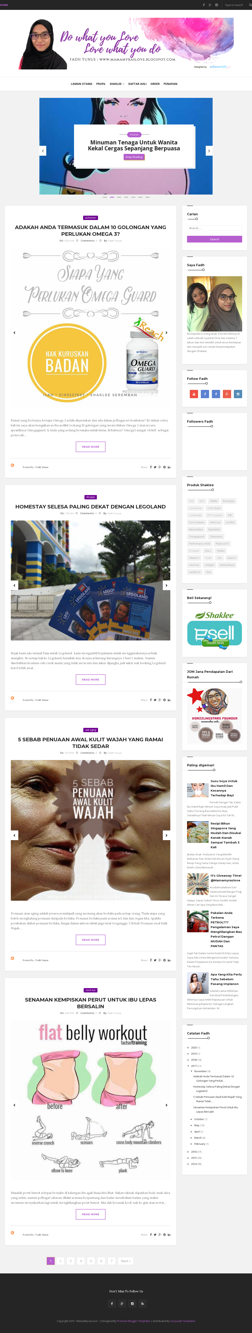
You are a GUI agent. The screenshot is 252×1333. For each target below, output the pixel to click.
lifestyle (90, 497)
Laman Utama (81, 84)
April (197, 1131)
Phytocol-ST (222, 543)
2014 (194, 1164)
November (201, 1071)
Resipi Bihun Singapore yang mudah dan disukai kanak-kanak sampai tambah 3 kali (226, 835)
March (198, 1137)
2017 (194, 1066)
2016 (194, 1151)
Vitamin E (194, 558)
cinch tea (90, 990)
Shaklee (116, 84)
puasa (134, 134)
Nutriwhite (214, 529)
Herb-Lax (215, 522)
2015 (194, 1158)
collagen (209, 565)
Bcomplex (228, 501)
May (197, 1125)
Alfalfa (213, 501)
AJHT (202, 501)
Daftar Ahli (137, 84)
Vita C (208, 550)
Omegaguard (196, 536)
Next (166, 332)
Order (155, 84)
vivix (208, 572)
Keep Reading (134, 157)
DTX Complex (214, 515)
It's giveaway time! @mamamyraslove (226, 878)
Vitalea (220, 550)
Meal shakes (196, 529)
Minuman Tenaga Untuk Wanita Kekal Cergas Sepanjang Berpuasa (134, 145)
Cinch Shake (214, 508)
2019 (194, 1053)
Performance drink (199, 543)
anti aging (90, 730)
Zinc (219, 558)
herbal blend (227, 565)
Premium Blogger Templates (133, 1321)
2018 (194, 1060)
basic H (232, 558)
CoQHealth (195, 515)
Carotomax (195, 508)
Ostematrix (216, 536)
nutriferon (194, 572)
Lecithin (230, 522)
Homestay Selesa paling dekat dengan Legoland (90, 507)
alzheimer (90, 217)
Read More (90, 446)
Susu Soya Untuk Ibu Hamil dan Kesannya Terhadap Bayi (224, 788)
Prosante (194, 550)
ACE (191, 501)
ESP (230, 515)
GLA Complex (196, 522)
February (200, 1144)
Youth (208, 558)
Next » (126, 1261)
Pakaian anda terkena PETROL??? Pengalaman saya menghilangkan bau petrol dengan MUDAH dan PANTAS (226, 929)
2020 (194, 1047)
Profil (101, 84)
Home (4, 5)
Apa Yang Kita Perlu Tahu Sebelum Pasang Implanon (226, 979)
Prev (14, 332)
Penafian (170, 84)
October (199, 1119)
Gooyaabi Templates (182, 1321)
